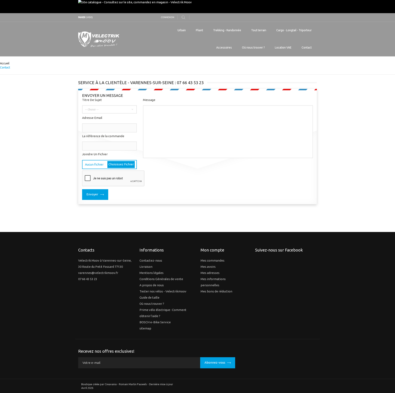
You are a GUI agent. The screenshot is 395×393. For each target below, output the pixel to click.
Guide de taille (149, 297)
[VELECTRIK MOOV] (116, 39)
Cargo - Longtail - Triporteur (294, 30)
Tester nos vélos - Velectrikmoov (162, 291)
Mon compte (212, 250)
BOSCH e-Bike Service (155, 322)
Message (149, 100)
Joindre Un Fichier (95, 154)
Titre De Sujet (92, 100)
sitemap (145, 328)
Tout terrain (258, 30)
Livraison (145, 266)
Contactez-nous (150, 260)
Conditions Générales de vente (161, 279)
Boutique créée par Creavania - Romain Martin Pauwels (114, 384)
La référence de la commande (103, 136)
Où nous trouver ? (253, 47)
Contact (307, 47)
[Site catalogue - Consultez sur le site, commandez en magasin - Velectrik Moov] (197, 6)
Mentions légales (151, 273)
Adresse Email (92, 117)
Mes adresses (210, 273)
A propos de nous (151, 285)
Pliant (199, 30)
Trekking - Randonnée (227, 30)
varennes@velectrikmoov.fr (98, 273)
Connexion (167, 17)
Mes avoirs (208, 266)
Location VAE (283, 47)
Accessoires (224, 47)
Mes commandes (212, 260)
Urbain (182, 30)
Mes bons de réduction (216, 291)
